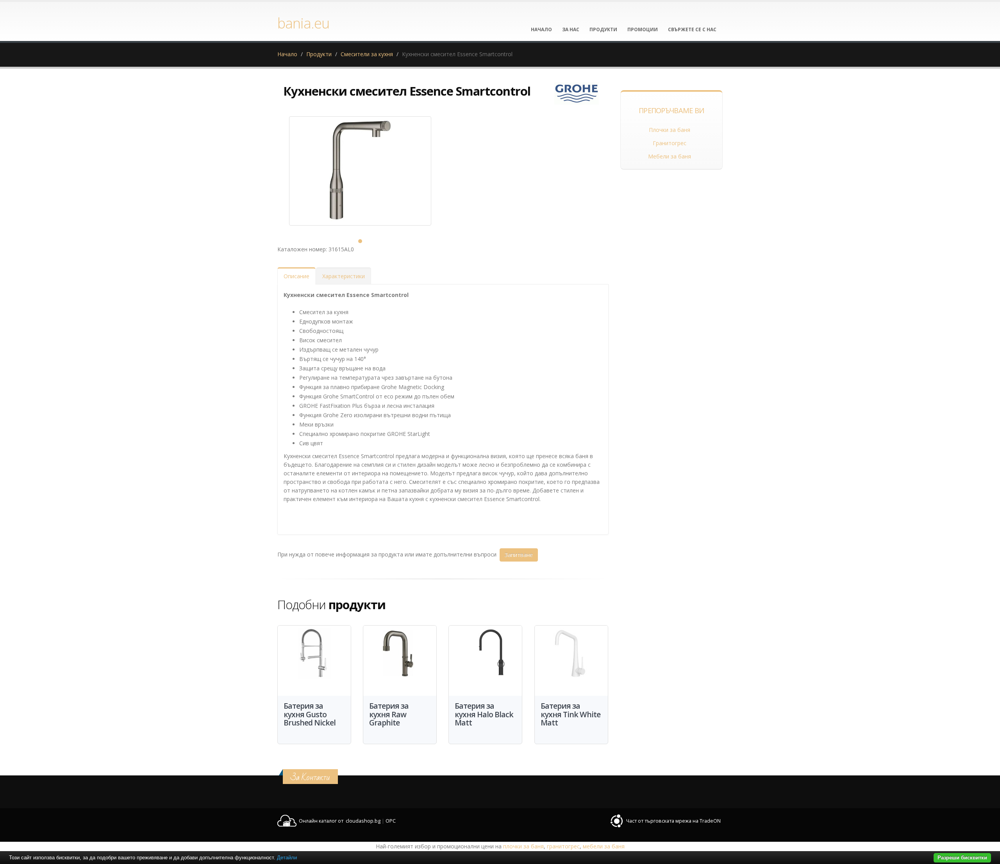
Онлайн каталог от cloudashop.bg (339, 821)
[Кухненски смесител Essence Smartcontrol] (360, 171)
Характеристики (343, 276)
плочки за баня (523, 846)
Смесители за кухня (367, 54)
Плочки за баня (669, 129)
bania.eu (303, 23)
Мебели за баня (669, 156)
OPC (391, 821)
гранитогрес (563, 846)
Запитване (519, 554)
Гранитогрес (669, 143)
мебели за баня (604, 846)
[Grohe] (576, 93)
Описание (296, 276)
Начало (287, 54)
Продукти (319, 54)
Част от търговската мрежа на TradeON (673, 821)
